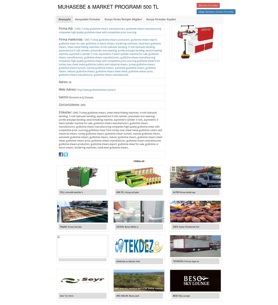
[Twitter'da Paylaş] (66, 154)
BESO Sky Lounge (181, 295)
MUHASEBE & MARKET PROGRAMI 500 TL (108, 6)
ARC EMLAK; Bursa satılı (127, 295)
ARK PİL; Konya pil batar (127, 192)
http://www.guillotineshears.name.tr (96, 89)
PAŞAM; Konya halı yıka (71, 226)
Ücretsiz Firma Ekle (209, 5)
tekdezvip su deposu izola (128, 261)
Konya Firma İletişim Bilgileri (123, 19)
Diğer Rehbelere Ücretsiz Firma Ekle (217, 11)
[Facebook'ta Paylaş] (61, 154)
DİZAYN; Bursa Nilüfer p (127, 226)
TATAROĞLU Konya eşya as (186, 261)
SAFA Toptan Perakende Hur (186, 226)
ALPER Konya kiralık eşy (184, 192)
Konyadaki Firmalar (87, 19)
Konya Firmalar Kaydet (161, 19)
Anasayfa (65, 19)
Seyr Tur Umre (66, 295)
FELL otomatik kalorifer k (71, 192)
